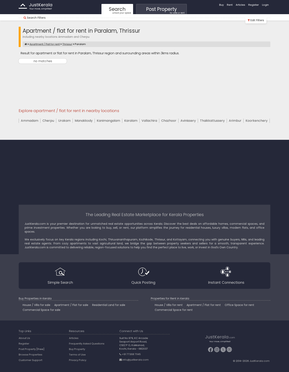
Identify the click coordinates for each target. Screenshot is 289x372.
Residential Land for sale (108, 305)
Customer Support (30, 360)
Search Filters (36, 18)
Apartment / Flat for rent (44, 44)
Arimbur (235, 121)
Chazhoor (168, 121)
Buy (221, 4)
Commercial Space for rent (174, 310)
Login (265, 4)
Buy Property (77, 349)
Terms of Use (77, 354)
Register (253, 4)
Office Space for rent (239, 305)
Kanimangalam (108, 121)
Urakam (64, 121)
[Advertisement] (144, 86)
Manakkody (84, 121)
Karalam (130, 121)
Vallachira (149, 121)
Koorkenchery (257, 121)
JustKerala (23, 6)
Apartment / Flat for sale (71, 305)
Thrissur (67, 44)
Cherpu (48, 121)
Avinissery (188, 121)
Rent (230, 4)
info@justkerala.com (135, 359)
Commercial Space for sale (41, 310)
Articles (240, 4)
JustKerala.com (259, 361)
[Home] (26, 44)
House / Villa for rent (169, 305)
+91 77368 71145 (131, 354)
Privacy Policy (77, 360)
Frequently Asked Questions (86, 343)
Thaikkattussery (212, 121)
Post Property (165, 10)
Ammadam (29, 121)
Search (120, 10)
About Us (24, 338)
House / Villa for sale (36, 305)
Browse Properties (30, 354)
